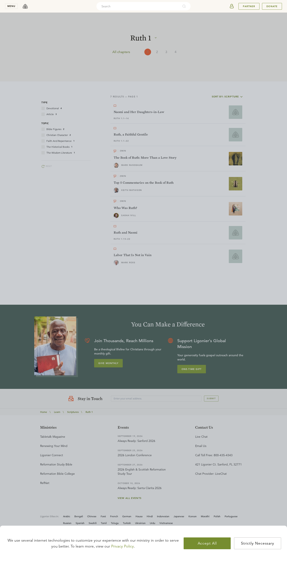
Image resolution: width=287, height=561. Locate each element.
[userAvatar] (232, 6)
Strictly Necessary (257, 543)
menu (11, 6)
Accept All (207, 543)
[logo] (25, 6)
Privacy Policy (122, 546)
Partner (249, 6)
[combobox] (137, 6)
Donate (272, 6)
